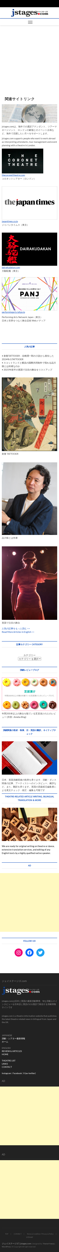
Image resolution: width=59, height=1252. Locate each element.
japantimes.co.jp (10, 221)
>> (28, 628)
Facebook (17, 1073)
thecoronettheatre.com (13, 175)
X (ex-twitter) (29, 1073)
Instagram (6, 1073)
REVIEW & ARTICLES (12, 1051)
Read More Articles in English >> (18, 632)
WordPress (6, 1247)
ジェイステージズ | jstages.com (16, 1243)
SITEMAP (29, 1237)
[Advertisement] (29, 56)
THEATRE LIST (8, 1060)
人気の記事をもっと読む (14, 628)
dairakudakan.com (11, 267)
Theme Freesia (48, 1244)
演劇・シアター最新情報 (13, 1038)
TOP (6, 1234)
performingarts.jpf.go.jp (13, 312)
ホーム (5, 1041)
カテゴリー (29, 655)
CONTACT (7, 1067)
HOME (5, 1054)
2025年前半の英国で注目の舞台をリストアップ (28, 369)
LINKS (5, 1063)
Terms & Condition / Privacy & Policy (40, 1234)
